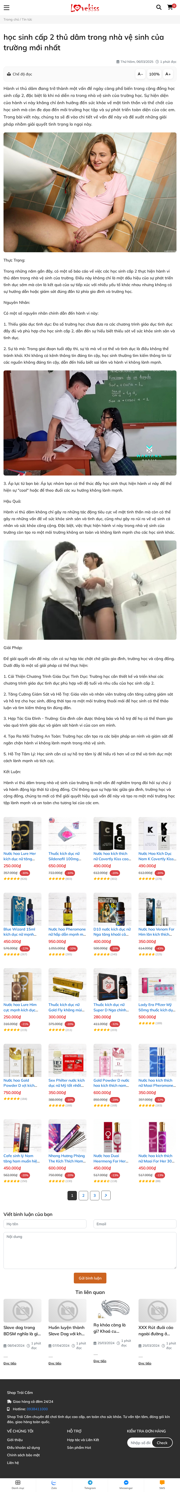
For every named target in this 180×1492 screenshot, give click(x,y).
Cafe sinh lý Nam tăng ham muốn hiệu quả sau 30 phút (21, 1161)
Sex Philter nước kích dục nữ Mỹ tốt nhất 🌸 (67, 1085)
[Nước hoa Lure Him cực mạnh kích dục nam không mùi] (22, 982)
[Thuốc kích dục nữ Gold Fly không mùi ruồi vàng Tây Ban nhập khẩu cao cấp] (67, 982)
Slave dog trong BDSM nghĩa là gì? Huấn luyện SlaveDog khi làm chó (22, 1331)
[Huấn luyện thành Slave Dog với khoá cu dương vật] (67, 1311)
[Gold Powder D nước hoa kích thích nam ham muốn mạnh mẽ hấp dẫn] (112, 1058)
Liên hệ (13, 1462)
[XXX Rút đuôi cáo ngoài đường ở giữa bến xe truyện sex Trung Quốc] (157, 1311)
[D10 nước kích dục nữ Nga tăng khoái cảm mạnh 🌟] (112, 907)
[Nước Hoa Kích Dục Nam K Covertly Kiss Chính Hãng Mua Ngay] (157, 831)
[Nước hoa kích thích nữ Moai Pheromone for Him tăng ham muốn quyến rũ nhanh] (157, 1058)
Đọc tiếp (10, 1363)
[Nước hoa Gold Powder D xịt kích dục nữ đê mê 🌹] (22, 1058)
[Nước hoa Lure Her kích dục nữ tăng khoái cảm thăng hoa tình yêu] (22, 831)
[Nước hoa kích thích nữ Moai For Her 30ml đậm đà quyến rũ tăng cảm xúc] (157, 1133)
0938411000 (37, 1409)
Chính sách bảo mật (23, 1455)
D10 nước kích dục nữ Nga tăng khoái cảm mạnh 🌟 (112, 934)
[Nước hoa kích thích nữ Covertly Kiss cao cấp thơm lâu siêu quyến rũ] (112, 831)
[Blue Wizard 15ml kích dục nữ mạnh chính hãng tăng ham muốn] (22, 907)
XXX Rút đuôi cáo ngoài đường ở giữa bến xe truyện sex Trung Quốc (157, 1331)
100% (154, 74)
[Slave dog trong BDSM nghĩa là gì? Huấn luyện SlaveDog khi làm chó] (22, 1311)
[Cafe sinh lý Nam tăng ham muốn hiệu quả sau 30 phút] (22, 1133)
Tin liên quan (90, 1292)
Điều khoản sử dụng (23, 1447)
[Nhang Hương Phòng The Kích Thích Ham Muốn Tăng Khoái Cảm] (67, 1133)
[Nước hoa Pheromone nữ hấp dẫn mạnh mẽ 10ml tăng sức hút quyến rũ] (67, 907)
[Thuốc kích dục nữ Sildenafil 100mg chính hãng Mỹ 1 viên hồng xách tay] (67, 831)
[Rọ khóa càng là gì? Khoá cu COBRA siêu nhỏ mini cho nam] (112, 1309)
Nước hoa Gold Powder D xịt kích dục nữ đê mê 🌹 (19, 1085)
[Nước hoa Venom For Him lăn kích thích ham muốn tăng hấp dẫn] (157, 907)
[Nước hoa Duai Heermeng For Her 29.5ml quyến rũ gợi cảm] (112, 1133)
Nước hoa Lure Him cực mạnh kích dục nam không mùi (20, 1009)
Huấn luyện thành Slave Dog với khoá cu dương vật (67, 1331)
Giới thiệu (15, 1440)
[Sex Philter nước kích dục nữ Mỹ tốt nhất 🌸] (67, 1058)
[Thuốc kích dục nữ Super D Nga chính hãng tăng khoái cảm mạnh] (112, 982)
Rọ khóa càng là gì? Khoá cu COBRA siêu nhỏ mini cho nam (110, 1328)
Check (162, 1442)
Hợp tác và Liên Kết (83, 1440)
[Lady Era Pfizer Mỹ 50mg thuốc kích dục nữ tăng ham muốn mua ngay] (157, 982)
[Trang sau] (106, 1195)
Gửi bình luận (90, 1278)
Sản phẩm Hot (79, 1447)
